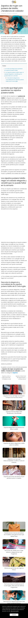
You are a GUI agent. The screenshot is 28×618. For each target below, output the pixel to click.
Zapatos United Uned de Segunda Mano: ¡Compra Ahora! (21, 377)
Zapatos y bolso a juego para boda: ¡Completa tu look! (6, 377)
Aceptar (14, 614)
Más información (15, 611)
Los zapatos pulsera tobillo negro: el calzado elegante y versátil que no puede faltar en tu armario (14, 74)
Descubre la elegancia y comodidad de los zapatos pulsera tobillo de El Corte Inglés (15, 79)
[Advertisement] (14, 225)
